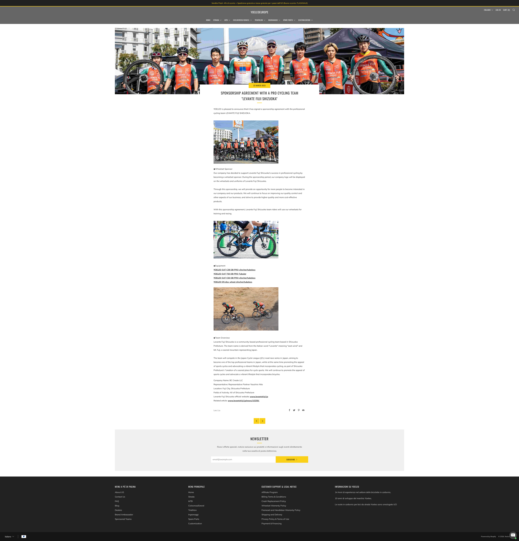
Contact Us (120, 496)
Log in (498, 10)
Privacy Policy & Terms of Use (275, 519)
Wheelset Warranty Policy (274, 505)
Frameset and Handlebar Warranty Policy (281, 510)
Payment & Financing (272, 523)
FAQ (117, 501)
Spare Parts (288, 20)
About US (119, 492)
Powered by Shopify (488, 536)
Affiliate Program (270, 492)
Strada (216, 20)
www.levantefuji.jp (259, 396)
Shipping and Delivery (272, 514)
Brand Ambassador (124, 514)
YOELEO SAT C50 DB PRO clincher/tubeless (234, 278)
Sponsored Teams (123, 519)
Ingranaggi (273, 20)
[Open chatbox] (513, 535)
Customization (304, 20)
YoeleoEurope (259, 12)
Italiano (487, 10)
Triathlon (259, 20)
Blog (117, 505)
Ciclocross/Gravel (241, 20)
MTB (226, 20)
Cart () (506, 10)
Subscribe (290, 459)
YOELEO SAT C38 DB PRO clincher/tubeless (234, 269)
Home (208, 20)
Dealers (118, 510)
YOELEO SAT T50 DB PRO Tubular (230, 274)
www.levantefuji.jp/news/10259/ (244, 400)
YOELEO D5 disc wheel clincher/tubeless (233, 282)
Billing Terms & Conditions (274, 496)
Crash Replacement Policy (274, 501)
